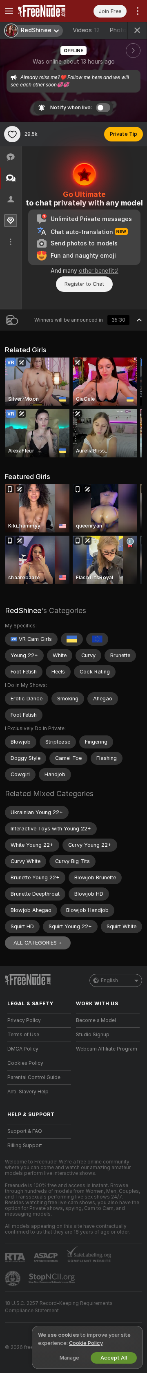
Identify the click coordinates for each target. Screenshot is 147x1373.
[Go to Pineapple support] (13, 1278)
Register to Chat (84, 284)
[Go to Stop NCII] (53, 1278)
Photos (124, 30)
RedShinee (23, 610)
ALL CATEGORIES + (37, 943)
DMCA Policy (22, 1049)
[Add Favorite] (12, 134)
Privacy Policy (24, 1020)
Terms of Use (23, 1034)
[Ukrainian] (72, 639)
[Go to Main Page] (46, 11)
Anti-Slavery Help (28, 1092)
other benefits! (98, 270)
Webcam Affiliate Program (106, 1049)
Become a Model (96, 1020)
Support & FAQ (24, 1131)
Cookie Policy (85, 1343)
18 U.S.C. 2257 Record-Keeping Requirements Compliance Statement (59, 1306)
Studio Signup (92, 1034)
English (109, 980)
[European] (97, 639)
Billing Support (24, 1145)
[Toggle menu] (9, 11)
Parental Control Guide (33, 1077)
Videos (86, 30)
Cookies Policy (25, 1063)
